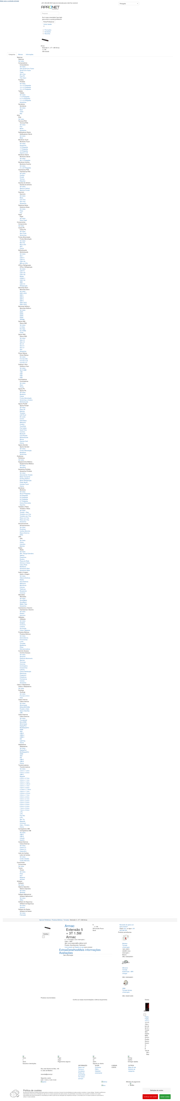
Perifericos (48, 920)
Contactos (98, 1067)
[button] (128, 3)
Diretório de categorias (131, 1070)
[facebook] (79, 1082)
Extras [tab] (63, 950)
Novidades (48, 32)
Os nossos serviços (81, 1077)
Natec (146, 1017)
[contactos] (42, 28)
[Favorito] (144, 1014)
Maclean (124, 943)
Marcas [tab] (20, 54)
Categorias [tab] (12, 54)
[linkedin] (80, 1082)
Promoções (48, 30)
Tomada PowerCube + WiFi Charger (127, 971)
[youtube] (76, 1082)
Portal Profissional (48, 22)
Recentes (47, 34)
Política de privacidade (81, 1074)
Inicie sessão (68, 947)
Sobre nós (81, 1067)
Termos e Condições (81, 1070)
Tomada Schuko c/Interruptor (127, 991)
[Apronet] (90, 7)
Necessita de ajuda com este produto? (127, 926)
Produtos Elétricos (57, 920)
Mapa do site (132, 1067)
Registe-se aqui (79, 947)
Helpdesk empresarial (98, 1072)
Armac (69, 925)
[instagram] (77, 1082)
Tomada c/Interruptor (126, 946)
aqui (125, 928)
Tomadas (66, 920)
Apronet (41, 920)
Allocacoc (125, 968)
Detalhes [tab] (72, 950)
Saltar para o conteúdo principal (9, 1)
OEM (123, 988)
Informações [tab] (29, 54)
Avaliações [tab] (66, 953)
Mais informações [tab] (89, 950)
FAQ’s (97, 1069)
